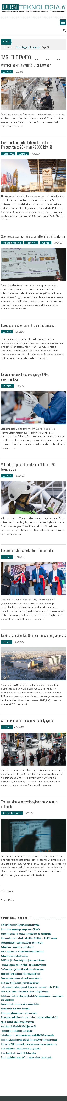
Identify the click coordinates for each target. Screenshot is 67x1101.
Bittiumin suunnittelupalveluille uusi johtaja (20, 924)
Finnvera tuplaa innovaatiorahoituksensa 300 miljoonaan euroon (29, 1039)
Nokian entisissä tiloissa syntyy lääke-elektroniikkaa (25, 377)
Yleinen (6, 642)
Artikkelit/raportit (12, 242)
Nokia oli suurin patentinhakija (14, 956)
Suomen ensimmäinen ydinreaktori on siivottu (21, 978)
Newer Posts (7, 900)
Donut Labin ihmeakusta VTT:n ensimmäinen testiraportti (26, 1057)
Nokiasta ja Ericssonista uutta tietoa (17, 947)
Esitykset (7, 385)
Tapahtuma (8, 153)
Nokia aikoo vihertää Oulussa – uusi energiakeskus (33, 635)
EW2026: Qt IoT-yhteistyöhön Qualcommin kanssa (23, 960)
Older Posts (7, 891)
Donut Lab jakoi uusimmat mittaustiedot (19, 1013)
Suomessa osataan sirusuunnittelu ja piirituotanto (33, 236)
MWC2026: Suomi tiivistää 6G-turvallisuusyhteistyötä (25, 991)
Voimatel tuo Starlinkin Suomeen (15, 1008)
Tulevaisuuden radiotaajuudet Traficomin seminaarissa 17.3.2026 (30, 987)
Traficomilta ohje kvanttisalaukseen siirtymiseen (22, 969)
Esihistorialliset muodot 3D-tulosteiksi (18, 1053)
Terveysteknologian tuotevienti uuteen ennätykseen (23, 964)
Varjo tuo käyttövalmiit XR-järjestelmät (18, 1026)
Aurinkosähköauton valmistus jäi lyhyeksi (27, 720)
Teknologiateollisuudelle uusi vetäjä (16, 1030)
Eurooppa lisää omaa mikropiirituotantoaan (28, 325)
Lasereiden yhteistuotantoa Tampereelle (27, 550)
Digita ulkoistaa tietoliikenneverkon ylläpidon (21, 1048)
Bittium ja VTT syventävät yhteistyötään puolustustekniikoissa (29, 1044)
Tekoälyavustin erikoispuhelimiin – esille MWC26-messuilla (27, 1035)
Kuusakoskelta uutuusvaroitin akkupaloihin (20, 1004)
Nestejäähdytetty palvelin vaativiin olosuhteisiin (22, 942)
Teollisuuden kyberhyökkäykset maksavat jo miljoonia (29, 804)
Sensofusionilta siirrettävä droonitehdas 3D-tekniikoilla (26, 933)
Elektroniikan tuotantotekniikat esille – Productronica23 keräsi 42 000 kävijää (26, 145)
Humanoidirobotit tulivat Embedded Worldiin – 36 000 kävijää (29, 938)
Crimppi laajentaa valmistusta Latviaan (26, 65)
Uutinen (7, 71)
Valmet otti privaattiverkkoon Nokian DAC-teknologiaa (28, 467)
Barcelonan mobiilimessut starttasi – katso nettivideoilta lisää (29, 1017)
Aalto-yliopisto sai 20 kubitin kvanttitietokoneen (22, 951)
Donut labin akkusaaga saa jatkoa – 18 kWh (20, 929)
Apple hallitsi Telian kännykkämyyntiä (17, 1021)
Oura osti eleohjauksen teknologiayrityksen (20, 982)
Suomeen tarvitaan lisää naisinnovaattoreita (20, 973)
